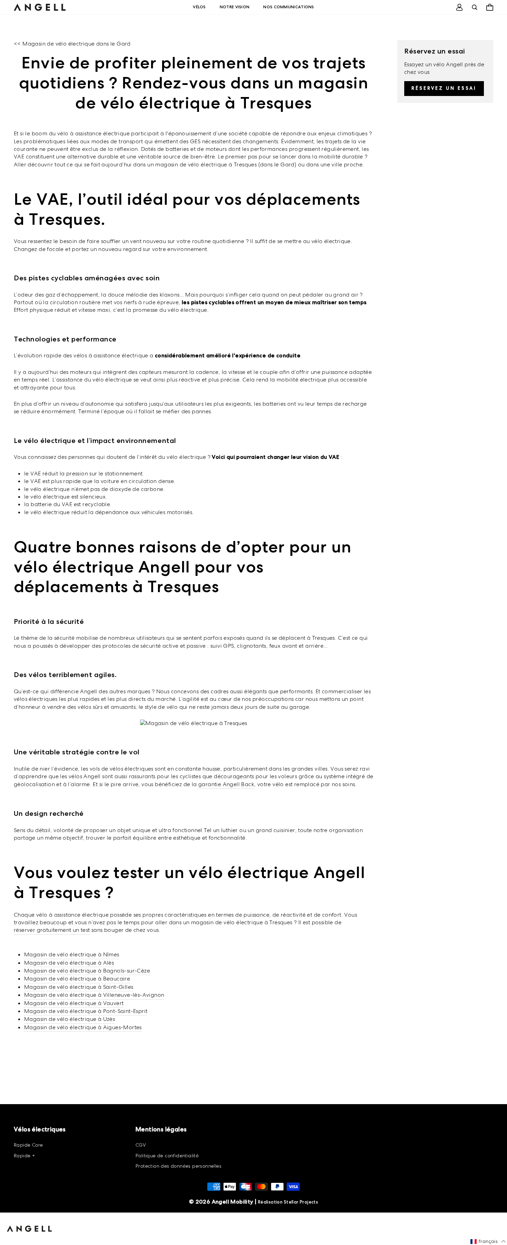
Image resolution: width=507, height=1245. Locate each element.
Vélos (199, 7)
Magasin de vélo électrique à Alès (69, 962)
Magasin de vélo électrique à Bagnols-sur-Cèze (87, 970)
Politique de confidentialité (167, 1155)
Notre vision (235, 7)
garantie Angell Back (226, 784)
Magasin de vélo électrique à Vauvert (73, 1003)
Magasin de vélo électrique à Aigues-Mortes (83, 1027)
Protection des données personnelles (178, 1166)
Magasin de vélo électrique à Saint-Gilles (78, 987)
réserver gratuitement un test (52, 930)
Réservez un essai (444, 88)
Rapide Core (28, 1145)
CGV (141, 1145)
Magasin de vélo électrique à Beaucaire (77, 978)
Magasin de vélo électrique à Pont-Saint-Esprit (85, 1011)
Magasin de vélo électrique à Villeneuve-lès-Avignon (94, 994)
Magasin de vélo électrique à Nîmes (71, 954)
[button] (488, 1241)
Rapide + (24, 1155)
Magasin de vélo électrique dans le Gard (76, 43)
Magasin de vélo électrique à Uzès (69, 1019)
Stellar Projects (301, 1202)
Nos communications (288, 7)
